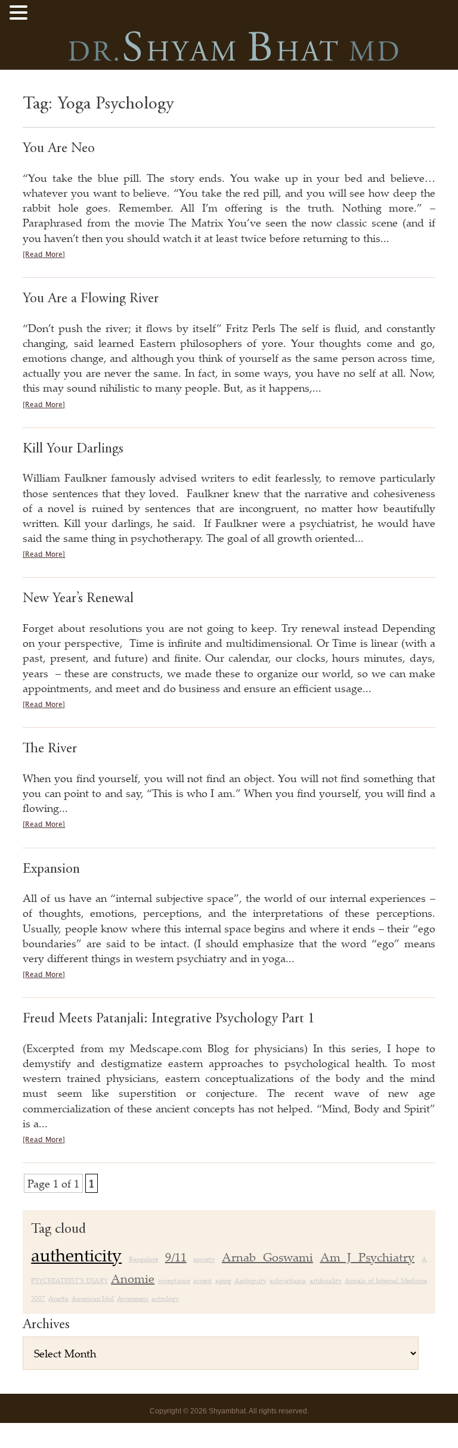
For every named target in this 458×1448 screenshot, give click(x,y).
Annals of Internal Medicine (385, 1280)
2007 (38, 1298)
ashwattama (288, 1280)
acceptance (174, 1280)
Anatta (58, 1298)
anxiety (204, 1259)
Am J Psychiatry (367, 1257)
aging (223, 1280)
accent (202, 1280)
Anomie (132, 1278)
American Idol (93, 1298)
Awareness (132, 1298)
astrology (165, 1298)
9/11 (176, 1257)
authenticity (76, 1255)
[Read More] (44, 255)
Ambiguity (250, 1280)
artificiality (326, 1280)
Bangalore (143, 1259)
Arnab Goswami (267, 1257)
